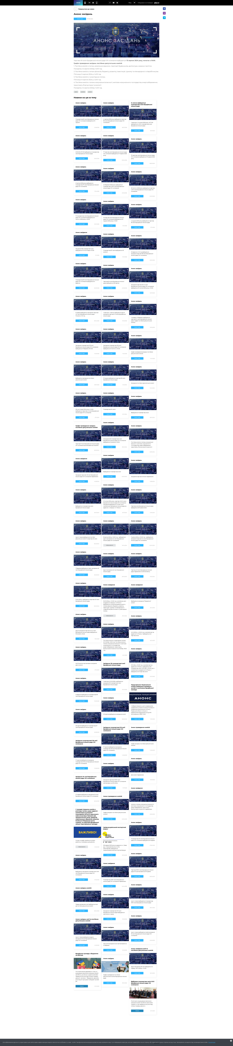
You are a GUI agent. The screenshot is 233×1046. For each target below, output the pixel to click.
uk (89, 2)
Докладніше (211, 1042)
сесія (76, 92)
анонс (90, 92)
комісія (83, 92)
